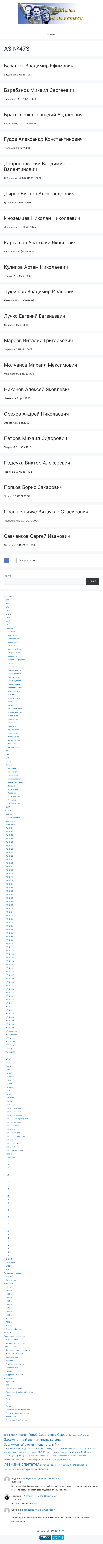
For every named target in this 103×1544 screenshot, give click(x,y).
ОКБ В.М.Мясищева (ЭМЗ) (17, 1119)
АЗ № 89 (9, 901)
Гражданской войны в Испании (19, 1392)
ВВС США (10, 1045)
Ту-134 (31, 1456)
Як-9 (49, 1456)
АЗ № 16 (9, 831)
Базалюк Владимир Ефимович (38, 65)
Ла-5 (94, 1449)
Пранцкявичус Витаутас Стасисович (46, 511)
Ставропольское (15, 709)
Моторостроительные (15, 1343)
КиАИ (8, 611)
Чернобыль (40, 1455)
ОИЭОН (9, 1105)
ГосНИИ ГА (10, 1052)
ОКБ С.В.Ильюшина (14, 1150)
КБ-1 (8, 1063)
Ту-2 (13, 1456)
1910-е (8, 1287)
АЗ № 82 (9, 891)
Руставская (12, 800)
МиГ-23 (50, 1452)
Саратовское (13, 702)
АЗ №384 (10, 971)
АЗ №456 (10, 989)
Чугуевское (12, 744)
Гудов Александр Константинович (43, 139)
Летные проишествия (13, 1273)
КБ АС (8, 1059)
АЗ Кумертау (11, 1035)
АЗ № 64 (9, 884)
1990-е (9, 1315)
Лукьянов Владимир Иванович (39, 291)
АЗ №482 (10, 1014)
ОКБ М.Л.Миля (12, 1129)
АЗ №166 (9, 936)
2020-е (9, 1325)
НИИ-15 (11, 1080)
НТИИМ (9, 1101)
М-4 (5, 1452)
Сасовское (12, 705)
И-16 (84, 1449)
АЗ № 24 (9, 852)
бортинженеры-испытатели (18, 1350)
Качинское (12, 667)
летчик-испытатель (23, 1464)
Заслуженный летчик (79, 1435)
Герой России (18, 1434)
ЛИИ (8, 1070)
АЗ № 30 (9, 859)
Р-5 (94, 1452)
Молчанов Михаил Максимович (40, 365)
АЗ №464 (10, 1000)
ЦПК (7, 758)
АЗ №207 (10, 943)
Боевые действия (13, 1329)
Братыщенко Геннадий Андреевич (43, 114)
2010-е (9, 1322)
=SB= (63, 1531)
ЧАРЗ (8, 1269)
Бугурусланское (14, 653)
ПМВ (8, 1399)
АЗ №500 (10, 1024)
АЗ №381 (9, 968)
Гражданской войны (14, 1389)
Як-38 (54, 1456)
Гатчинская (12, 772)
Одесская (12, 793)
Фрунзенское (13, 730)
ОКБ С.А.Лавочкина (14, 1147)
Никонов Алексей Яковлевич (37, 389)
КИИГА (9, 614)
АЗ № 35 (9, 866)
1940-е (9, 1297)
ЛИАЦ (8, 1066)
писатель (65, 1465)
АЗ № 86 (9, 898)
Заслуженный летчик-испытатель (32, 1439)
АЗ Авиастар (11, 1031)
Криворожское (14, 684)
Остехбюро (11, 1154)
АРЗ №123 (10, 1038)
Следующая (27, 560)
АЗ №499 (10, 1021)
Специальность (10, 1346)
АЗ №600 (10, 1028)
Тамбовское (13, 719)
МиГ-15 (27, 1452)
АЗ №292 (10, 957)
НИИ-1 (8, 1091)
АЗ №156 (9, 929)
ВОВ (7, 1385)
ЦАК (7, 754)
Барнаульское (14, 642)
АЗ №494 (10, 1017)
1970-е (9, 1308)
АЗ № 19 (9, 838)
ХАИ (7, 751)
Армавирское (13, 635)
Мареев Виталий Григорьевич (38, 340)
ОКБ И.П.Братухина (14, 1126)
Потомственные (13, 817)
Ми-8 (15, 1452)
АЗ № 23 (9, 849)
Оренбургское (14, 698)
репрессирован (12, 1469)
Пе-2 (89, 1452)
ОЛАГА (9, 625)
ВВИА (8, 604)
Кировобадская (14, 779)
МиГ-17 (34, 1452)
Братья (9, 814)
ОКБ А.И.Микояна (13, 1108)
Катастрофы (11, 1280)
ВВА (7, 600)
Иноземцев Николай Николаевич (42, 218)
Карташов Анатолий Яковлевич (40, 242)
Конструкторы (12, 1357)
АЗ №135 (9, 922)
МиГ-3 (21, 1452)
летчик (67, 1459)
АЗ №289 (10, 954)
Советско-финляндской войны (19, 1410)
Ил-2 (89, 1449)
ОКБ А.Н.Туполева (14, 1112)
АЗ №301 (9, 964)
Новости (7, 1332)
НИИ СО (9, 1087)
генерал (9, 1459)
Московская (13, 789)
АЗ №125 (9, 915)
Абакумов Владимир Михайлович (41, 1478)
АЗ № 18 (9, 835)
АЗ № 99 (9, 905)
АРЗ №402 (10, 1042)
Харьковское (13, 733)
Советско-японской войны (17, 1413)
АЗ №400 (10, 978)
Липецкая (12, 786)
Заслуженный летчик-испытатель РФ (31, 1444)
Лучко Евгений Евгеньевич (34, 316)
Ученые (9, 1371)
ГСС (7, 1056)
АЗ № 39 (9, 870)
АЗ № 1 (9, 828)
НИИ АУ (9, 1073)
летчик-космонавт (51, 1465)
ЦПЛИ (8, 761)
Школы (9, 765)
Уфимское (12, 726)
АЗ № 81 (9, 887)
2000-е (9, 1318)
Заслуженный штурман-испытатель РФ (64, 1449)
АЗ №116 (9, 908)
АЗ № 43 (9, 873)
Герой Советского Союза (48, 1435)
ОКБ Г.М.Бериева (13, 1122)
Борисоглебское (15, 649)
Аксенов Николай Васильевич (41, 1496)
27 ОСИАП (10, 824)
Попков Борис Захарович (33, 487)
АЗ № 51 (9, 880)
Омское (11, 695)
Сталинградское (15, 712)
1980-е (9, 1311)
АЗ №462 (10, 996)
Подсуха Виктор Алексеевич (37, 463)
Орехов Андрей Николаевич (36, 414)
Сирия (8, 1406)
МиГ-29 (64, 1452)
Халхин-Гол (11, 1417)
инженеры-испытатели (16, 1353)
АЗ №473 (10, 1007)
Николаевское (14, 691)
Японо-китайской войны (16, 1420)
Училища (9, 628)
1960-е (9, 1304)
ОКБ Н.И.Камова (13, 1133)
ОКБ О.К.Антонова (13, 1140)
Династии (8, 810)
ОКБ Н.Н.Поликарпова (15, 1136)
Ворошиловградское (16, 660)
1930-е (9, 1294)
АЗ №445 (10, 985)
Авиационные (12, 1339)
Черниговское (14, 740)
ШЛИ (8, 807)
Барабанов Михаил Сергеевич (39, 90)
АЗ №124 (9, 912)
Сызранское (13, 716)
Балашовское (13, 639)
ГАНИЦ (9, 1049)
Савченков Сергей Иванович (37, 536)
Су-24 (7, 1455)
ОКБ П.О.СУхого (13, 1143)
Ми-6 (10, 1452)
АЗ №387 (10, 975)
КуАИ (8, 618)
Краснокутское (14, 677)
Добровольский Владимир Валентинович (34, 166)
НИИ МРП (10, 1084)
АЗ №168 (9, 940)
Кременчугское (14, 681)
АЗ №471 (9, 1003)
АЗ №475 (10, 1010)
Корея (8, 1396)
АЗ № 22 (9, 845)
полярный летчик (78, 1465)
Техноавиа (10, 1262)
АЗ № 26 (9, 856)
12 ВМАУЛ (12, 632)
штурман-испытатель (35, 1469)
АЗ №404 (10, 982)
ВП (6, 1434)
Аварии (9, 1276)
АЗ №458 (10, 993)
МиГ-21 (41, 1452)
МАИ (8, 621)
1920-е (9, 1290)
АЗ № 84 (9, 894)
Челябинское (13, 737)
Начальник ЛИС (77, 1452)
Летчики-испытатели (15, 1364)
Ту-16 (18, 1456)
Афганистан (11, 1382)
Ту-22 (24, 1456)
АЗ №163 (9, 933)
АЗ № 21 (9, 842)
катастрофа (57, 1459)
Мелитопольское (15, 688)
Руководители (12, 1367)
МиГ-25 (57, 1452)
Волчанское (13, 656)
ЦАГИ (8, 1266)
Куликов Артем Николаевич (36, 267)
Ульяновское (13, 723)
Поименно (10, 1157)
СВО (7, 1403)
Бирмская (12, 768)
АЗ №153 (9, 926)
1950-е (9, 1301)
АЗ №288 (10, 950)
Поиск (7, 575)
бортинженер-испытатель (77, 1456)
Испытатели (9, 821)
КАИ (7, 607)
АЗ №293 (10, 961)
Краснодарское (14, 674)
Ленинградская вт (15, 782)
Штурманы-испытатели (16, 1374)
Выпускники (9, 596)
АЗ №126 (9, 919)
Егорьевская (13, 775)
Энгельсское (13, 747)
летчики (9, 1360)
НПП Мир (10, 1098)
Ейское (11, 663)
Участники (8, 1378)
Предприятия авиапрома (14, 1336)
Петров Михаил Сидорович (35, 438)
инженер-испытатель (39, 1459)
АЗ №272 (10, 947)
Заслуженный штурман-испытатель (24, 1448)
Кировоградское (15, 670)
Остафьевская (14, 796)
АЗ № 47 (9, 877)
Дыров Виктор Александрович (39, 193)
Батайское (12, 646)
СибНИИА (10, 1259)
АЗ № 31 (9, 863)
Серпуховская (14, 803)
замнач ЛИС (21, 1459)
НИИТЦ (9, 1094)
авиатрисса (62, 1456)
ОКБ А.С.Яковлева (14, 1115)
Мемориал (8, 1283)
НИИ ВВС (10, 1077)
